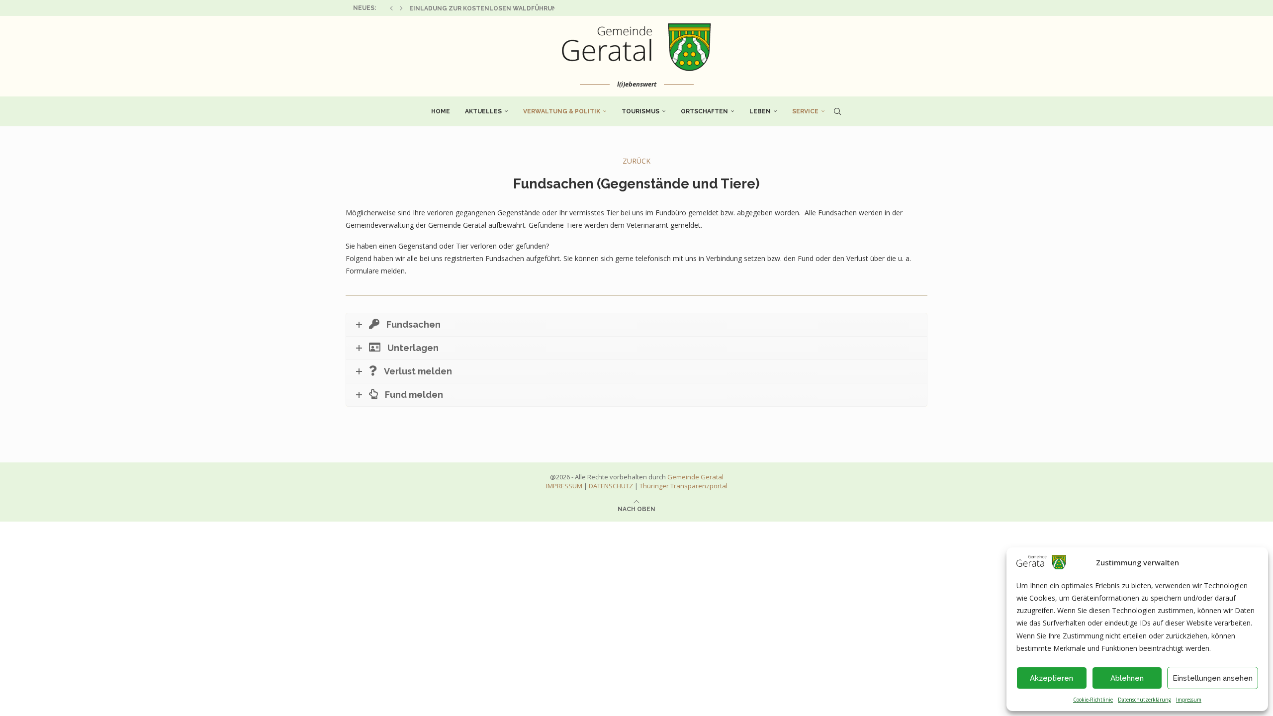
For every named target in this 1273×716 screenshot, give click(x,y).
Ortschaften (704, 111)
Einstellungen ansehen (1213, 678)
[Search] (837, 111)
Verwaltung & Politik (561, 111)
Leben (760, 111)
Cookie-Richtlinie (1093, 699)
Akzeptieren (1051, 678)
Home (440, 111)
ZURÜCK (636, 161)
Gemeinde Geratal (695, 476)
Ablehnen (1127, 678)
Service (805, 111)
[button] (391, 8)
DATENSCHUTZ (611, 485)
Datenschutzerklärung (1144, 699)
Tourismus (640, 111)
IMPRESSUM (564, 485)
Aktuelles (483, 111)
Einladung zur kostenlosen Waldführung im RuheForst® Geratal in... (533, 8)
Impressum (1188, 699)
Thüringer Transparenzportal (683, 485)
